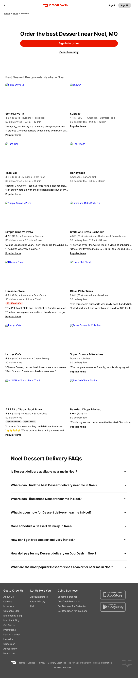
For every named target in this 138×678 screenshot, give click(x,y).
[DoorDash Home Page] (55, 5)
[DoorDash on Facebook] (124, 662)
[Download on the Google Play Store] (113, 607)
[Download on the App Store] (113, 594)
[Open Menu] (4, 5)
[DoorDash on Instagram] (128, 667)
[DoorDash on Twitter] (130, 662)
